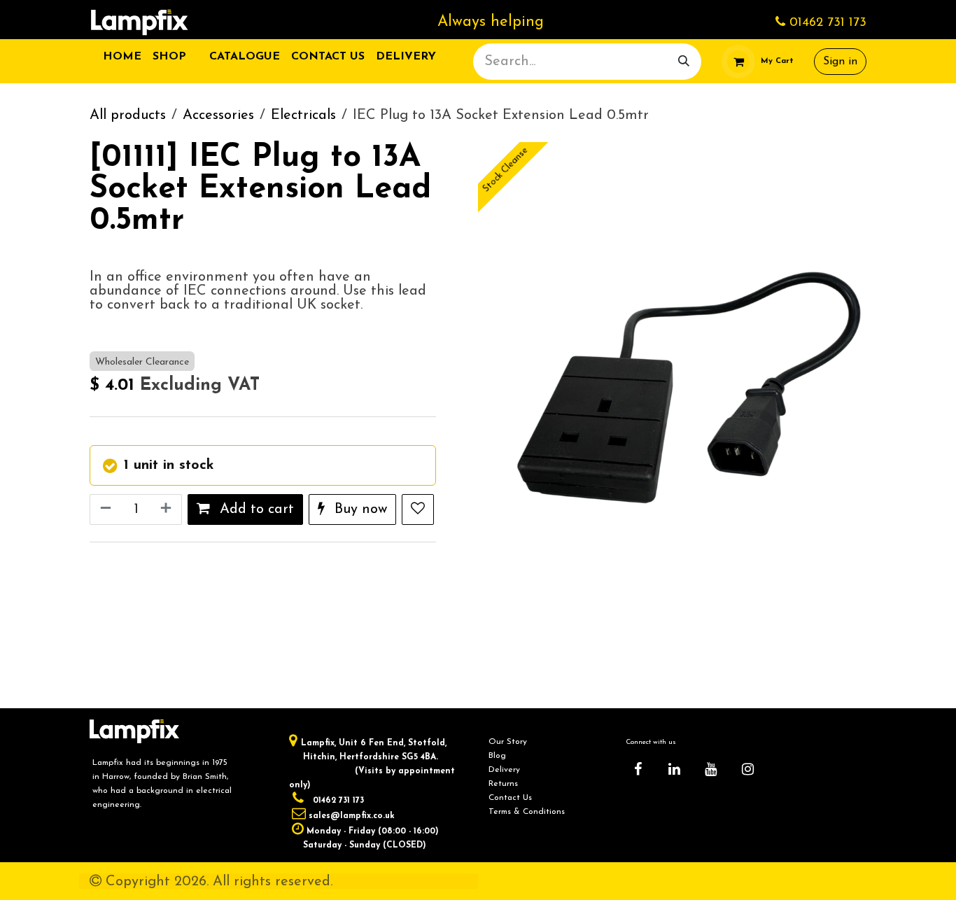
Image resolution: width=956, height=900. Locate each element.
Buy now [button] (358, 509)
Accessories (218, 115)
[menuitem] (122, 56)
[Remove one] (104, 509)
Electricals (303, 115)
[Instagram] (747, 769)
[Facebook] (638, 769)
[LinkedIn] (675, 769)
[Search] (683, 61)
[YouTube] (711, 769)
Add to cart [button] (255, 509)
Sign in (840, 61)
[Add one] (167, 509)
